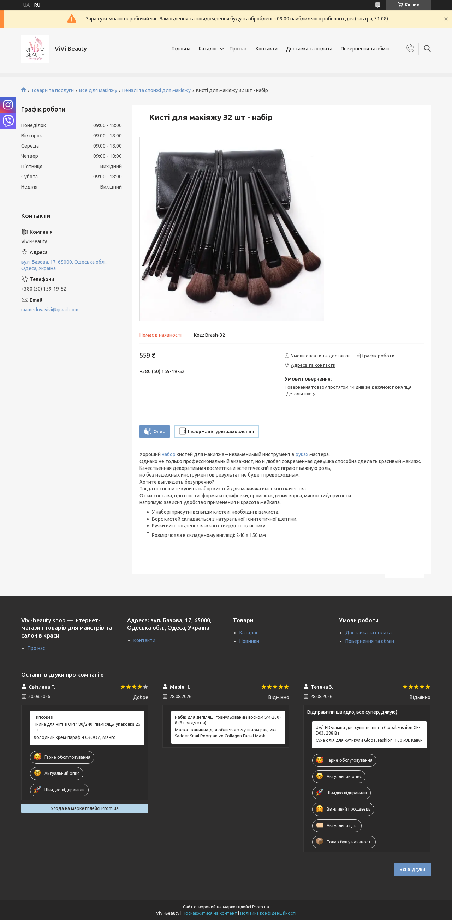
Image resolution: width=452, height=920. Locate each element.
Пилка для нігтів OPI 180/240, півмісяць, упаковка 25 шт (87, 727)
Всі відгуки (412, 869)
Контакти (267, 49)
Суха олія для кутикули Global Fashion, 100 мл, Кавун (369, 740)
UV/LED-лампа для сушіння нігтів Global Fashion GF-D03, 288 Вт (368, 730)
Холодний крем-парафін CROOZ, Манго (75, 737)
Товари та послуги (52, 90)
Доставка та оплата (309, 49)
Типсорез (43, 717)
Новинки (249, 641)
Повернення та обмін (365, 49)
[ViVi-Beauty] (35, 49)
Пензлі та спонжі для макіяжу (156, 90)
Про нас (238, 49)
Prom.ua (260, 906)
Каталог (208, 49)
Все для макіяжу (98, 90)
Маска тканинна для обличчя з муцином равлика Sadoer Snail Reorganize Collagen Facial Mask (226, 733)
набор (169, 454)
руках (302, 454)
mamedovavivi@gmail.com (49, 309)
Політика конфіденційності (268, 913)
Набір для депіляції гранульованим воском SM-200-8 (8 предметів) (228, 720)
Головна (181, 49)
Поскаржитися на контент (210, 913)
